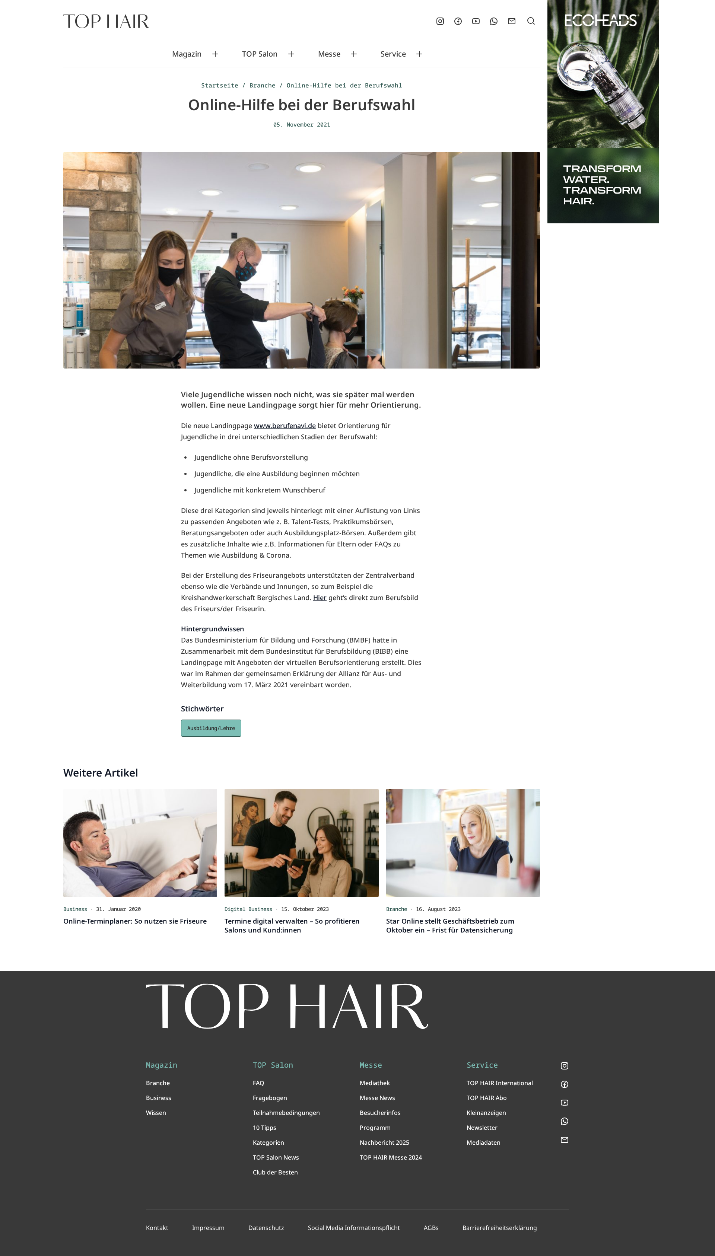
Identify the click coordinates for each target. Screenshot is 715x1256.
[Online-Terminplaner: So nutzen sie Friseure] (140, 843)
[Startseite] (106, 21)
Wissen (156, 1113)
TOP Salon (260, 54)
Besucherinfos (380, 1113)
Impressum (208, 1228)
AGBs (431, 1228)
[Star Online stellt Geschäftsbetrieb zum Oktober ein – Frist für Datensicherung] (463, 843)
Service (393, 54)
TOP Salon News (276, 1157)
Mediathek (375, 1083)
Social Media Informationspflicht (354, 1228)
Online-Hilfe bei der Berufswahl (344, 85)
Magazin (187, 54)
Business (158, 1098)
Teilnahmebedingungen (286, 1113)
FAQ (258, 1083)
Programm (375, 1127)
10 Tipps (264, 1127)
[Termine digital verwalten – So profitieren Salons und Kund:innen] (301, 843)
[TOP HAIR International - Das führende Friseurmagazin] (287, 1006)
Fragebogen (270, 1098)
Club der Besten (275, 1172)
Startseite (219, 85)
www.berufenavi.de (285, 425)
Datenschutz (266, 1228)
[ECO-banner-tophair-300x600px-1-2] (603, 111)
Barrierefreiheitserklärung (500, 1228)
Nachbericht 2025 (384, 1142)
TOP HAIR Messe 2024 (391, 1157)
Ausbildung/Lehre (211, 727)
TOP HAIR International (500, 1083)
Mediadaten (483, 1142)
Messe (329, 54)
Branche (263, 85)
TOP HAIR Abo (487, 1098)
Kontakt (157, 1228)
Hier (320, 597)
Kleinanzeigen (486, 1113)
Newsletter (482, 1127)
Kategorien (268, 1142)
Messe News (377, 1098)
